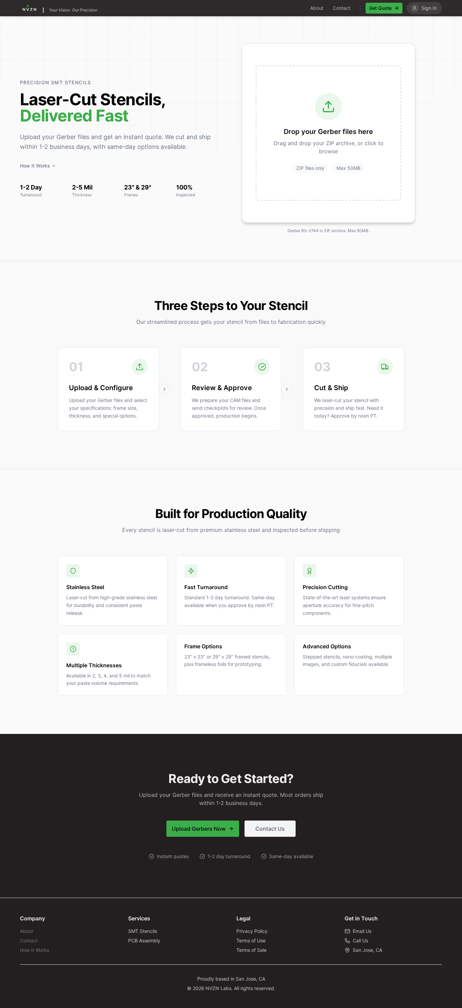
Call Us (360, 940)
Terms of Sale (251, 950)
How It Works (35, 166)
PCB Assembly (144, 940)
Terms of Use (250, 940)
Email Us (362, 931)
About (316, 8)
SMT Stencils (142, 931)
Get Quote (380, 8)
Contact (341, 8)
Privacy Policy (252, 931)
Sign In (429, 8)
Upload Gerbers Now (199, 828)
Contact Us (270, 828)
